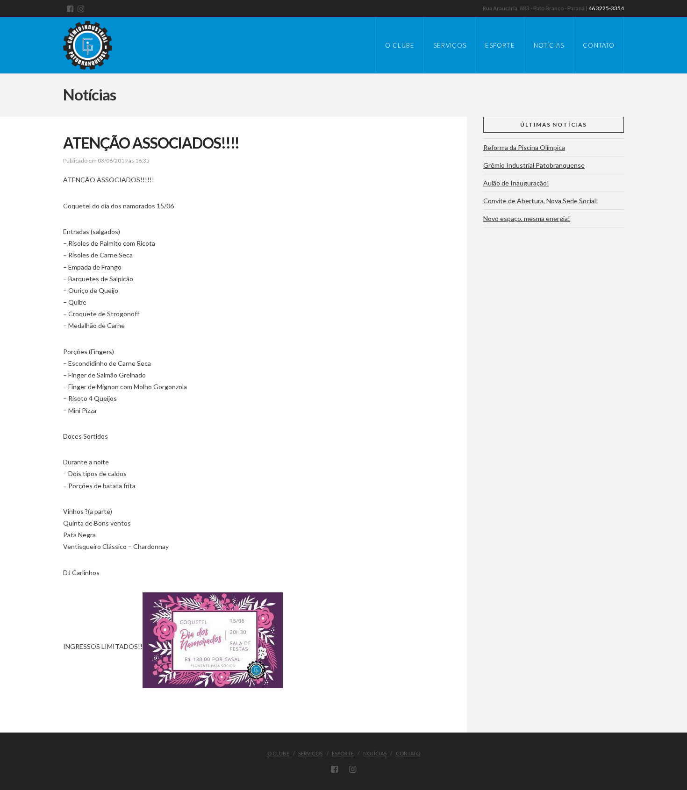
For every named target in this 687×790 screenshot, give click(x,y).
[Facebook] (70, 9)
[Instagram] (81, 9)
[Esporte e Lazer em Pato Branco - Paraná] (98, 43)
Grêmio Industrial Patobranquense (534, 165)
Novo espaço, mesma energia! (526, 218)
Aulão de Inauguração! (516, 183)
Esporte (343, 753)
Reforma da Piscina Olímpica (524, 147)
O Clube (278, 753)
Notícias (374, 753)
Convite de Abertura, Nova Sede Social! (540, 201)
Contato (408, 753)
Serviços (310, 753)
